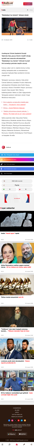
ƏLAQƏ (17, 410)
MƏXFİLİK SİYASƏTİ (17, 416)
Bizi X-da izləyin (8, 173)
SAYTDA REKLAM (17, 414)
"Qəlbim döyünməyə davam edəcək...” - (17, 113)
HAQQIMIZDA (17, 408)
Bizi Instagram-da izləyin (10, 159)
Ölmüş (14, 108)
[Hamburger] (2, 444)
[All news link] (31, 444)
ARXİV (17, 412)
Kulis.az (8, 147)
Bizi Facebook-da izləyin (10, 168)
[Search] (9, 444)
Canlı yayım (27, 3)
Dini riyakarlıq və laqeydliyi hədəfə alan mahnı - (15, 103)
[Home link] (17, 444)
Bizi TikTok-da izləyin (9, 164)
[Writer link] (24, 444)
